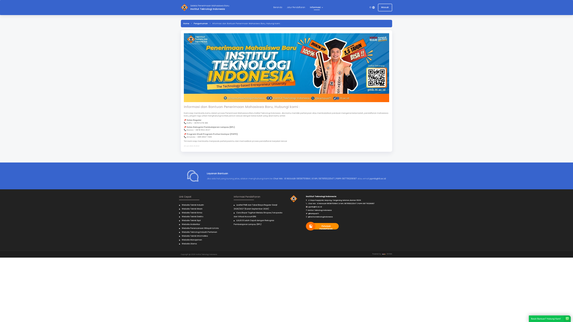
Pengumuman (201, 23)
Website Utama (189, 243)
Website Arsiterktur (191, 224)
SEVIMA (389, 254)
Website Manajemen (192, 239)
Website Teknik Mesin (192, 208)
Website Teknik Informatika (195, 235)
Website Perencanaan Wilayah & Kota (200, 228)
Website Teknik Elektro (192, 216)
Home (186, 23)
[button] (316, 7)
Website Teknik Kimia (192, 212)
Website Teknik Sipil (191, 220)
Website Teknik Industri (193, 204)
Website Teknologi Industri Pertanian (199, 232)
